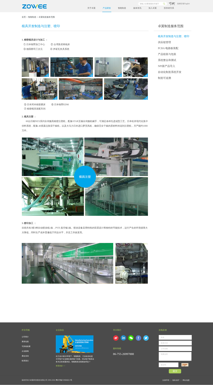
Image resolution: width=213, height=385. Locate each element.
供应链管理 (164, 42)
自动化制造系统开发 (169, 72)
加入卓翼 (153, 8)
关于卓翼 (91, 8)
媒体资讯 (137, 8)
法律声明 (165, 380)
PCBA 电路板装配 (168, 48)
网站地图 (186, 380)
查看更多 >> (60, 366)
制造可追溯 (164, 78)
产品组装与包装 (167, 54)
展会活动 (25, 356)
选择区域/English (183, 4)
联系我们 (25, 361)
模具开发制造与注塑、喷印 (173, 36)
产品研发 (107, 8)
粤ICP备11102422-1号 (64, 380)
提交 (175, 371)
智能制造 (122, 8)
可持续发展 (26, 346)
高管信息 (25, 342)
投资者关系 (169, 8)
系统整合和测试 (167, 60)
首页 (24, 17)
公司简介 (25, 337)
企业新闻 (25, 351)
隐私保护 (175, 380)
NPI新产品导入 (166, 66)
